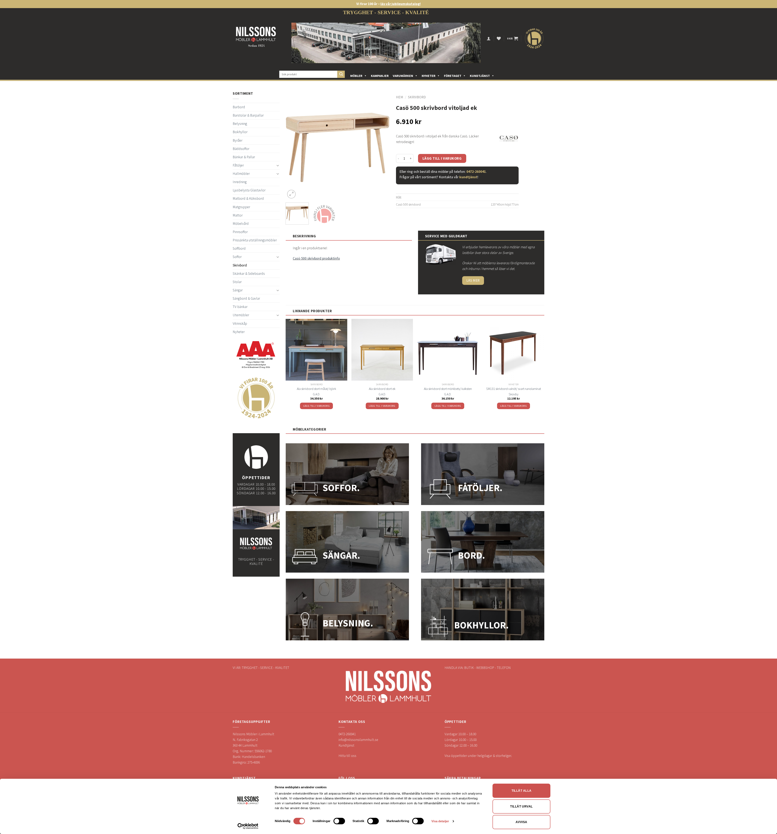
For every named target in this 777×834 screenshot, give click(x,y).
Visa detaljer (440, 821)
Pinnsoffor (240, 232)
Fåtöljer (238, 165)
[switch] (339, 821)
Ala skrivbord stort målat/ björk (316, 389)
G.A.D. (316, 394)
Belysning (240, 123)
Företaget (452, 76)
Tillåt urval (521, 806)
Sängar (238, 290)
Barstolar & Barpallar (248, 115)
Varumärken (403, 76)
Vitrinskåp (240, 323)
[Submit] (341, 74)
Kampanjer (380, 76)
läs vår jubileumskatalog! (400, 4)
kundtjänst (468, 177)
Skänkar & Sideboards (249, 273)
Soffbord (239, 248)
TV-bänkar (240, 307)
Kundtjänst (480, 76)
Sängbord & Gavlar (246, 298)
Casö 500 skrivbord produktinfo (316, 258)
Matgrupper (241, 207)
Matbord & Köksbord (248, 198)
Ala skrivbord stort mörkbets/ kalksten (448, 389)
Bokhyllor (240, 132)
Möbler (356, 76)
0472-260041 (476, 171)
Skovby (513, 394)
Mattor (238, 215)
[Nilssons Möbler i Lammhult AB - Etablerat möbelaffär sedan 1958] (256, 38)
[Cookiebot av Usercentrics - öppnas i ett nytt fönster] (248, 826)
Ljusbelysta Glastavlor (249, 190)
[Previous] (292, 147)
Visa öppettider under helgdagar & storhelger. (478, 755)
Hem (399, 97)
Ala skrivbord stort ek (382, 389)
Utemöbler (241, 315)
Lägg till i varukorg (442, 158)
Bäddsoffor (241, 148)
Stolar (237, 282)
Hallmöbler (241, 173)
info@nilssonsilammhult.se (358, 739)
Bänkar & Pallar (244, 157)
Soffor (237, 257)
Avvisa (521, 822)
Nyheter (428, 76)
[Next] (382, 147)
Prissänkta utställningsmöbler (255, 240)
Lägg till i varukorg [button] (316, 405)
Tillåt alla (522, 790)
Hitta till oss (347, 755)
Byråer (237, 140)
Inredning (240, 182)
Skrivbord (240, 265)
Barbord (239, 107)
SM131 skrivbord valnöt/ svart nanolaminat (513, 389)
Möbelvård (241, 223)
